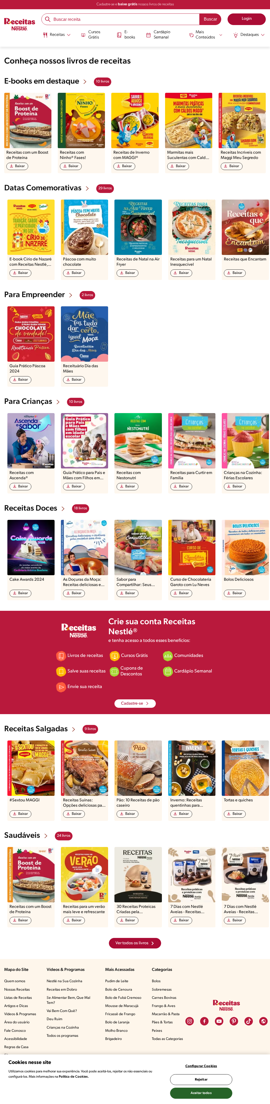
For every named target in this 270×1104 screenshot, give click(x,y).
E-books (129, 34)
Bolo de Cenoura (118, 990)
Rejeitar (201, 1079)
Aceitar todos (201, 1093)
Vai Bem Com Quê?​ (62, 1011)
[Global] (263, 1021)
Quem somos (14, 981)
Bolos (156, 981)
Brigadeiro (113, 1039)
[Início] (19, 25)
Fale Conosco (15, 1031)
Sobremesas (162, 990)
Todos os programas (62, 1036)
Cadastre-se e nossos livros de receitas (135, 4)
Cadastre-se (132, 703)
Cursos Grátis (94, 34)
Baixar (20, 166)
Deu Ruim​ (54, 1019)
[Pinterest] (234, 1021)
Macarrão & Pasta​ (166, 1014)
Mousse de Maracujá (121, 1006)
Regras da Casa (16, 1047)
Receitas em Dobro (62, 990)
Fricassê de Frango (120, 1014)
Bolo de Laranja (117, 1022)
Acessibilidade (15, 1039)
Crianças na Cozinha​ (63, 1028)
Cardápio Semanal (162, 34)
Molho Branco (116, 1031)
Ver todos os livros (131, 943)
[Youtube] (219, 1021)
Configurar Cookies (201, 1066)
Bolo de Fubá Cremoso (123, 998)
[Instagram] (189, 1021)
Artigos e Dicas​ (16, 1006)
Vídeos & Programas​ (20, 1014)
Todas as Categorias (167, 1039)
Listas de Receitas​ (18, 998)
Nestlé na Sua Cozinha (64, 981)
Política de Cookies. (74, 1076)
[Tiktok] (249, 1021)
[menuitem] (56, 36)
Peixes (157, 1031)
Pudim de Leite (116, 981)
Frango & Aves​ (163, 1006)
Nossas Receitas (17, 990)
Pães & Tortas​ (162, 1022)
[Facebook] (204, 1021)
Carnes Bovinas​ (164, 998)
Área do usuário (17, 1022)
